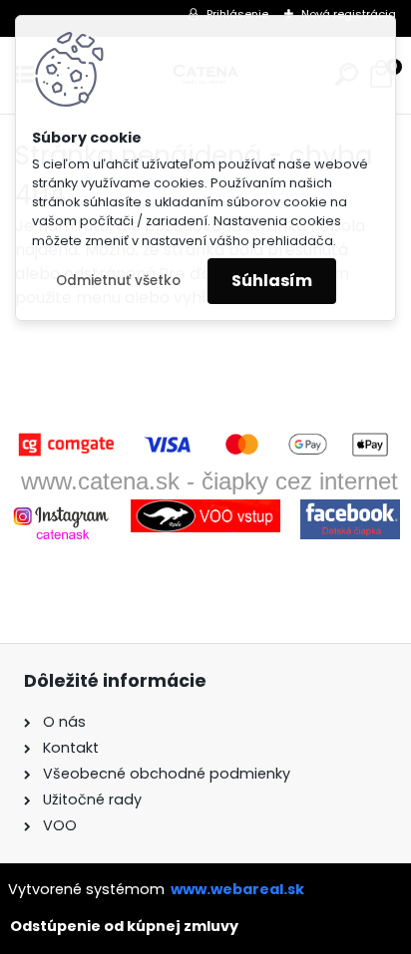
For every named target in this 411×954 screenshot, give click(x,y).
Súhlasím (271, 280)
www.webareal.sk (237, 889)
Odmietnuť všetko (118, 280)
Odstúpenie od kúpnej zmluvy (124, 926)
